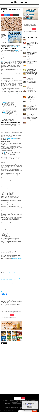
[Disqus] (11, 357)
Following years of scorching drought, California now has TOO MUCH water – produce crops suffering (31, 48)
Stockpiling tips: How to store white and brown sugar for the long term (32, 74)
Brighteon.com (4, 291)
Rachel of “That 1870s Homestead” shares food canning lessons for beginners (32, 97)
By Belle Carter (32, 99)
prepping (17, 301)
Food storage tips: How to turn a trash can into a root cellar (31, 70)
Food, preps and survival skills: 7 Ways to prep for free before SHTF (32, 122)
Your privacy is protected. (5, 317)
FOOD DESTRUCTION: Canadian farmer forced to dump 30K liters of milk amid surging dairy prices (32, 82)
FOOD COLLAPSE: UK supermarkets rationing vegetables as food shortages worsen (32, 66)
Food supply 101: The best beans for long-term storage (32, 39)
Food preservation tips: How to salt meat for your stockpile (32, 106)
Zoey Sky (8, 12)
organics (4, 301)
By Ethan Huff (31, 45)
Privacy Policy (19, 408)
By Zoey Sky (31, 54)
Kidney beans (5, 112)
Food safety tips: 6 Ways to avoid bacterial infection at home (32, 53)
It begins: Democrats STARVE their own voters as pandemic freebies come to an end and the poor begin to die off (32, 57)
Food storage (7, 300)
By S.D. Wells (31, 59)
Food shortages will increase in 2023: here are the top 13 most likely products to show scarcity (31, 102)
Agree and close (30, 406)
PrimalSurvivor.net (14, 46)
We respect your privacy (14, 402)
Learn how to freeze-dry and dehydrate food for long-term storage (31, 87)
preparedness (9, 301)
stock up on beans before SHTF (11, 254)
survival (20, 301)
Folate (4, 152)
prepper (13, 301)
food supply (12, 300)
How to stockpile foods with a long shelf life (9, 281)
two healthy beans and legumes (10, 138)
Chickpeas (9, 106)
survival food (3, 302)
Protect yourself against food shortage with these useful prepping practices (31, 78)
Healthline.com (4, 289)
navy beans (17, 50)
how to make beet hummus (17, 258)
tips (7, 302)
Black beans (5, 102)
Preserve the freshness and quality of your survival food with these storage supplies (32, 110)
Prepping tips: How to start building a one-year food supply (32, 114)
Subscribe (34, 410)
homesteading (16, 300)
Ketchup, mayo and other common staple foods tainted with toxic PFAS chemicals (32, 43)
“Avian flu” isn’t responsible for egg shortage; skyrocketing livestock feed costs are (32, 118)
